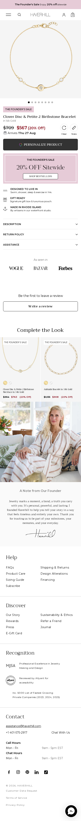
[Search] (19, 14)
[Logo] (40, 14)
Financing (47, 580)
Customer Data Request (21, 790)
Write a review (40, 306)
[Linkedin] (37, 772)
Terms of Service (16, 797)
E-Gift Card (14, 633)
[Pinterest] (27, 772)
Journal (45, 627)
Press (10, 627)
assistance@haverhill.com (23, 726)
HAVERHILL (25, 785)
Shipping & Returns (54, 567)
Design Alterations (54, 573)
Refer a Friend (51, 621)
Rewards (12, 621)
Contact (15, 717)
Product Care (16, 573)
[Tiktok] (46, 772)
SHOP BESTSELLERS (40, 176)
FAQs (10, 567)
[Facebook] (9, 772)
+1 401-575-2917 (16, 732)
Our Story (13, 615)
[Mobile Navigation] (8, 15)
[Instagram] (18, 772)
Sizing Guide (15, 580)
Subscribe (13, 586)
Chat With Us (61, 732)
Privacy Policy (15, 804)
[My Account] (63, 14)
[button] (71, 811)
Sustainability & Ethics (56, 615)
